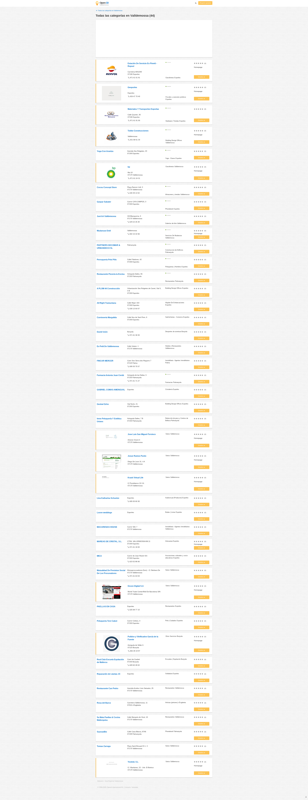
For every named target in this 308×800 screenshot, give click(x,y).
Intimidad (135, 787)
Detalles (201, 77)
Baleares (100, 781)
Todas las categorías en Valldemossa (110, 10)
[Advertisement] (154, 38)
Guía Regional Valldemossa (114, 781)
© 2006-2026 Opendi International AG (110, 787)
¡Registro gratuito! (205, 3)
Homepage (198, 67)
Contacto (127, 787)
